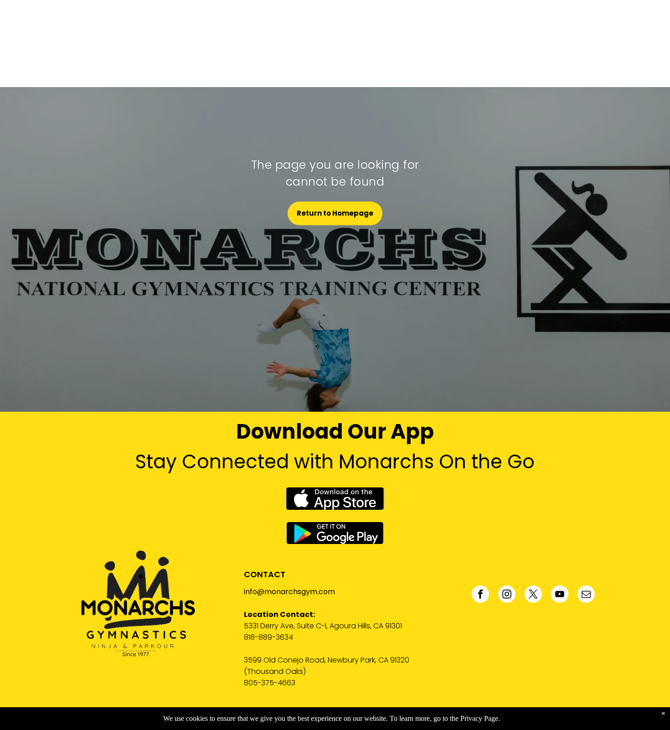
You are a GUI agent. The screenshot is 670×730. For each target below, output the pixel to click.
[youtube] (559, 595)
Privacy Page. (480, 718)
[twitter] (533, 595)
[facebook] (480, 595)
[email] (586, 595)
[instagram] (506, 595)
